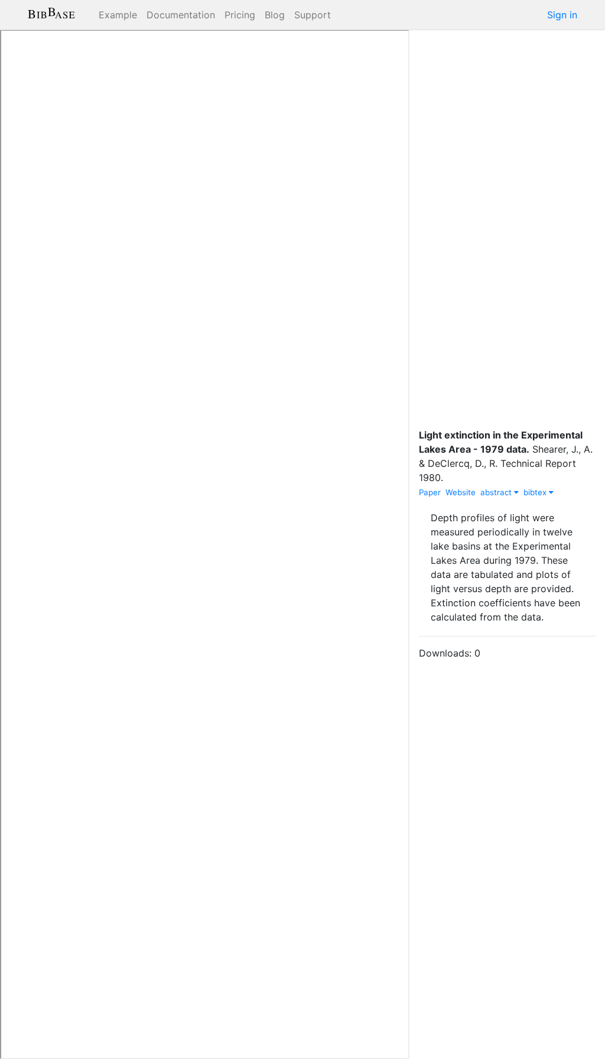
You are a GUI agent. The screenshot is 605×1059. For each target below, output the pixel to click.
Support (312, 15)
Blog (275, 15)
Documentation (181, 15)
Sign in (562, 15)
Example (118, 15)
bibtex (536, 492)
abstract (497, 492)
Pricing (240, 15)
